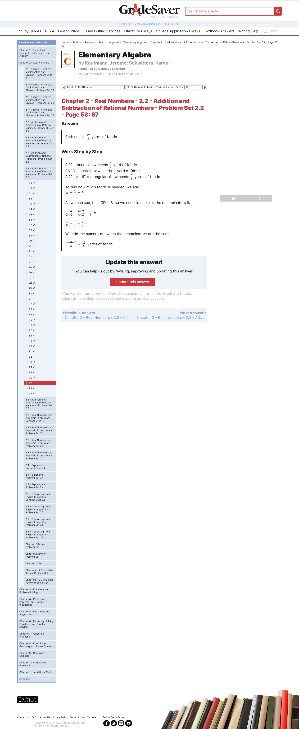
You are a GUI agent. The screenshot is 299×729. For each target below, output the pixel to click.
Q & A (49, 31)
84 (31, 314)
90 (31, 346)
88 (31, 335)
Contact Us (23, 717)
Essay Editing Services (102, 31)
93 (31, 361)
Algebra (114, 42)
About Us (45, 717)
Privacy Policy (60, 717)
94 (31, 367)
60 (31, 187)
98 (31, 388)
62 (31, 198)
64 (31, 209)
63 (31, 203)
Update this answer (132, 282)
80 (31, 293)
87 (31, 330)
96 (31, 377)
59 (31, 182)
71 (30, 245)
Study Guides (30, 31)
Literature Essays (138, 31)
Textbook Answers (219, 31)
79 (31, 288)
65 (31, 214)
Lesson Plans (69, 31)
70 (31, 240)
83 (31, 309)
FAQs (35, 717)
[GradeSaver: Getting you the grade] (149, 11)
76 (31, 272)
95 (31, 372)
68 (31, 230)
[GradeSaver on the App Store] (27, 699)
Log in (272, 31)
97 (30, 382)
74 (30, 261)
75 (31, 267)
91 (30, 351)
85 (31, 319)
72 (30, 251)
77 (30, 277)
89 (31, 340)
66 (31, 219)
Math (102, 42)
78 (31, 282)
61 (30, 193)
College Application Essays (178, 31)
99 (31, 393)
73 (31, 256)
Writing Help (248, 31)
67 (31, 225)
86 (31, 325)
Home (65, 42)
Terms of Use (77, 717)
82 (31, 303)
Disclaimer (92, 717)
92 (31, 356)
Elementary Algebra (135, 42)
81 (30, 298)
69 (31, 235)
